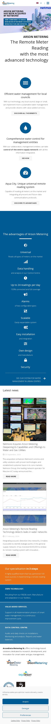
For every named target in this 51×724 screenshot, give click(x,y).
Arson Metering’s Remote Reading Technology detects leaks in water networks (25, 530)
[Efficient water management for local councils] (25, 84)
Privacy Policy (25, 721)
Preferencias (25, 715)
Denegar (25, 708)
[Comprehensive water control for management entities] (25, 129)
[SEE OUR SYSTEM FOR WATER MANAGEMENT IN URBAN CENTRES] (43, 379)
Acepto (26, 701)
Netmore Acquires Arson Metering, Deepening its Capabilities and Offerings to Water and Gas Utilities (24, 447)
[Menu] (48, 3)
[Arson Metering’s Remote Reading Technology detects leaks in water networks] (24, 504)
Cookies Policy (15, 721)
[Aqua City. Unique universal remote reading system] (25, 174)
